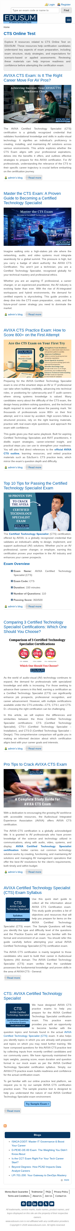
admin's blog (15, 177)
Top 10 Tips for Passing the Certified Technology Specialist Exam (35, 485)
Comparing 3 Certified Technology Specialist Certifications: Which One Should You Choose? (35, 627)
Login (51, 4)
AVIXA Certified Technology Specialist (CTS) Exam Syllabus (37, 890)
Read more (34, 177)
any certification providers (56, 1221)
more (66, 1180)
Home (7, 27)
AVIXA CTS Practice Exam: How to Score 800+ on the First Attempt (35, 332)
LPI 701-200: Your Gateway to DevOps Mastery (39, 1175)
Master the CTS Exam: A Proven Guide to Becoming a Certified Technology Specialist (32, 198)
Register (66, 4)
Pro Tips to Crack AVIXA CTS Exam (35, 764)
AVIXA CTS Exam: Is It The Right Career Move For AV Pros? (33, 77)
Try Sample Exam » (37, 1103)
